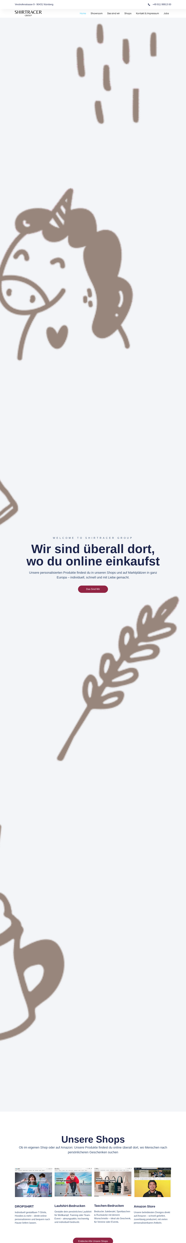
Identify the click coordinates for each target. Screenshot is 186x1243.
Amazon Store (144, 1206)
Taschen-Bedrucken (109, 1205)
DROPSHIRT (24, 1206)
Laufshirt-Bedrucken (69, 1206)
